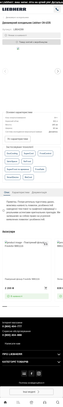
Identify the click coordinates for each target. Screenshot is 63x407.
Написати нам (12, 343)
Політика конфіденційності (31, 383)
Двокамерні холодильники (17, 17)
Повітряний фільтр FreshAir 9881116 (24, 242)
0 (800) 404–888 (12, 335)
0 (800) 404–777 (12, 326)
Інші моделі (29, 392)
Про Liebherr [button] (12, 354)
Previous (5, 71)
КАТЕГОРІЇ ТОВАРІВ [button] (15, 361)
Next (58, 71)
